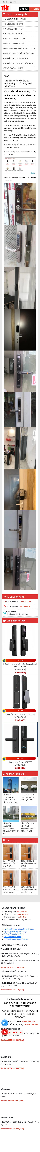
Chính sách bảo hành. (12, 937)
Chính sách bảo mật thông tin (16, 940)
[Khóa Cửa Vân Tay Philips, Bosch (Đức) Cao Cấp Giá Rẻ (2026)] (5, 8)
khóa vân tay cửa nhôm (16, 128)
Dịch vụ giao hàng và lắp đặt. (15, 932)
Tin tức (7, 76)
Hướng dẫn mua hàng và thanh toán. (19, 929)
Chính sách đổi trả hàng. (14, 935)
